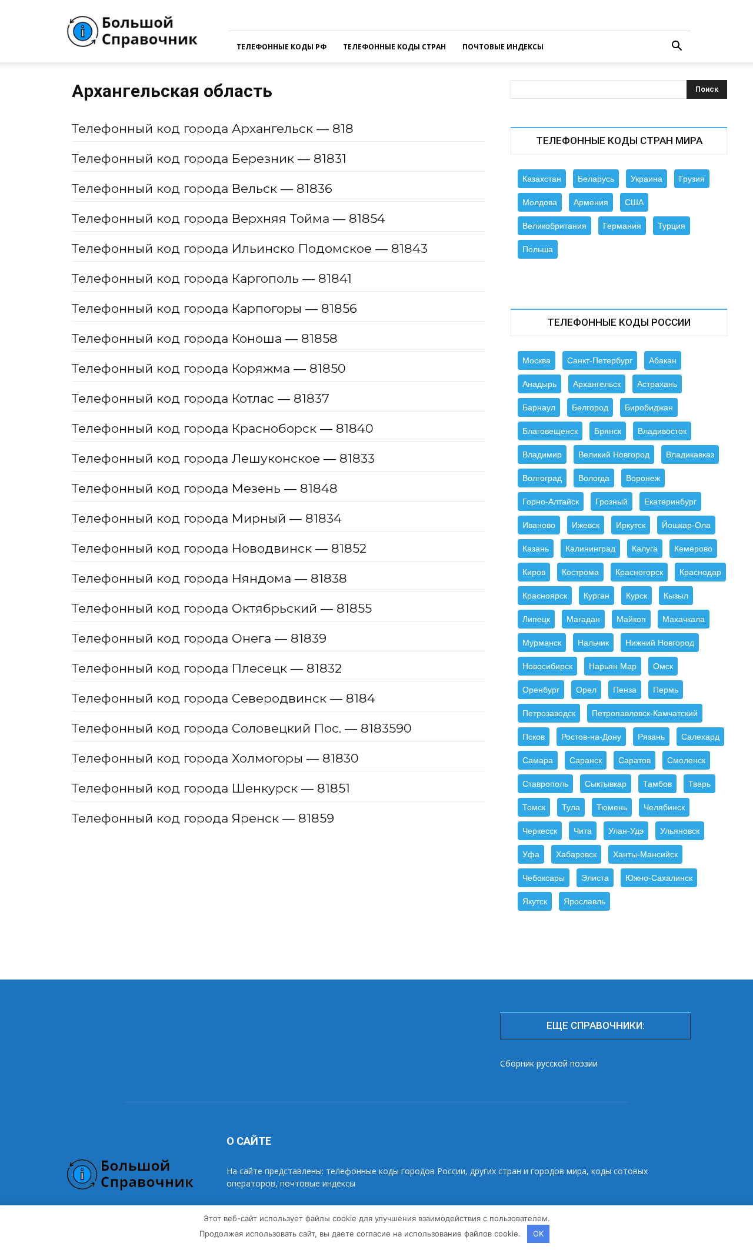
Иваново (538, 525)
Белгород (590, 407)
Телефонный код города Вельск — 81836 (202, 188)
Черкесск (539, 830)
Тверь (699, 783)
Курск (636, 595)
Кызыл (676, 595)
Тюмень (612, 807)
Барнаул (538, 407)
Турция (671, 225)
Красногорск (639, 572)
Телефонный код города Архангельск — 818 (213, 128)
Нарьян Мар (613, 666)
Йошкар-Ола (686, 525)
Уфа (530, 854)
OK (538, 1233)
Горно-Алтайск (550, 501)
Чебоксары (543, 878)
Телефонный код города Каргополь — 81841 (212, 278)
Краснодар (700, 572)
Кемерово (693, 548)
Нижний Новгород (659, 642)
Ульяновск (679, 830)
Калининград (590, 548)
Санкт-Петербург (599, 360)
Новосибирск (547, 666)
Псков (533, 736)
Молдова (539, 202)
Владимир (542, 454)
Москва (536, 360)
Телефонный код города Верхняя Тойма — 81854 (228, 218)
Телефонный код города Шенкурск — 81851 (211, 788)
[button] (676, 47)
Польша (537, 249)
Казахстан (541, 178)
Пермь (665, 689)
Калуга (645, 548)
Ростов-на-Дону (591, 736)
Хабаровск (576, 854)
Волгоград (542, 478)
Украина (646, 178)
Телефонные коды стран (394, 47)
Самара (537, 760)
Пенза (625, 689)
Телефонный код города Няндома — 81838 (209, 578)
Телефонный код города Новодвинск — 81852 (219, 548)
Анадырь (539, 384)
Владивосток (662, 431)
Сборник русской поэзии (549, 1063)
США (634, 202)
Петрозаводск (548, 713)
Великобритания (554, 225)
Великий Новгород (613, 454)
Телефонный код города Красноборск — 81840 (223, 428)
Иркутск (630, 525)
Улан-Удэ (626, 830)
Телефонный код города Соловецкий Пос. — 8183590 (242, 728)
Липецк (536, 619)
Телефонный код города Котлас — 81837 (200, 398)
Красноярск (544, 595)
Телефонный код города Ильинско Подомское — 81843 (250, 248)
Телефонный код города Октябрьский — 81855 (222, 608)
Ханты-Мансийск (645, 854)
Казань (535, 548)
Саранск (585, 760)
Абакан (663, 360)
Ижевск (585, 525)
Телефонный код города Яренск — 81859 (203, 818)
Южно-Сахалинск (658, 878)
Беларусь (596, 178)
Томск (533, 807)
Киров (533, 572)
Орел (586, 689)
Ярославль (584, 901)
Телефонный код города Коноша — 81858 (205, 338)
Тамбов (657, 783)
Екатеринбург (670, 501)
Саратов (634, 760)
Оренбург (540, 689)
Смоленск (686, 760)
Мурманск (541, 642)
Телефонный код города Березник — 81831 (209, 158)
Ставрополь (545, 783)
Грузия (692, 178)
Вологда (593, 478)
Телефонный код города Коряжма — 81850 (209, 368)
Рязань (651, 736)
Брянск (607, 431)
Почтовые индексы (503, 47)
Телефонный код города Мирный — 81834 (207, 518)
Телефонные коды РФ (281, 47)
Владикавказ (690, 454)
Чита (583, 830)
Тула (571, 807)
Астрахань (657, 384)
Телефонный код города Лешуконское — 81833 (223, 458)
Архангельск (597, 384)
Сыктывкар (606, 783)
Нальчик (593, 642)
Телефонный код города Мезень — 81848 (205, 488)
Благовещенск (550, 431)
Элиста (595, 878)
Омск (663, 666)
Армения (591, 202)
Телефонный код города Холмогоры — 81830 (215, 758)
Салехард (700, 736)
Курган (596, 595)
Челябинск (664, 807)
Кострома (580, 572)
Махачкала (683, 619)
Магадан (583, 619)
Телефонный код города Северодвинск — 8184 (223, 698)
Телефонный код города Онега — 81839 (199, 638)
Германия (622, 225)
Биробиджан (649, 407)
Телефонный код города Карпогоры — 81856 (214, 308)
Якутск (534, 901)
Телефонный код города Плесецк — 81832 (207, 668)
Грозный (611, 501)
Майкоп (631, 619)
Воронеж (643, 478)
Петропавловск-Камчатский (645, 713)
